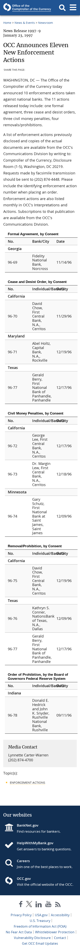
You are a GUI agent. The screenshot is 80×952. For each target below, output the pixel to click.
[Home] (10, 845)
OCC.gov (24, 878)
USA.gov (41, 915)
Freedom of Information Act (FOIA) (40, 926)
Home (7, 23)
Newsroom (45, 23)
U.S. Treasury (40, 920)
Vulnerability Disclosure (32, 938)
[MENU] (73, 8)
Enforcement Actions (27, 782)
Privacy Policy (21, 915)
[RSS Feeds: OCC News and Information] (58, 905)
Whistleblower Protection (54, 932)
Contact (60, 938)
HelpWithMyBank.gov (35, 843)
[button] (62, 8)
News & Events (25, 23)
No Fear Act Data (19, 932)
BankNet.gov (27, 825)
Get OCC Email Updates (40, 943)
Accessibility (60, 915)
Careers (23, 860)
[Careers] (10, 863)
